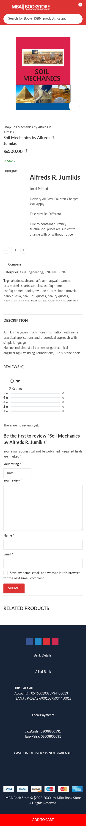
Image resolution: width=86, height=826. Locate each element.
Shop (7, 127)
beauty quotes (58, 296)
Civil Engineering (31, 272)
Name (8, 535)
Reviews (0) (13, 367)
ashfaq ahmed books (18, 291)
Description (15, 320)
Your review (12, 480)
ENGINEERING (55, 272)
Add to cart (43, 820)
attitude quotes (45, 291)
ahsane (29, 281)
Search (76, 19)
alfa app (41, 281)
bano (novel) (67, 291)
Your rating (12, 464)
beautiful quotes (34, 296)
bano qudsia (12, 296)
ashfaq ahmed (54, 286)
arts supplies (33, 286)
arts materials (13, 286)
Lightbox (74, 106)
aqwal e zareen (59, 281)
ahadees (17, 281)
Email (8, 554)
